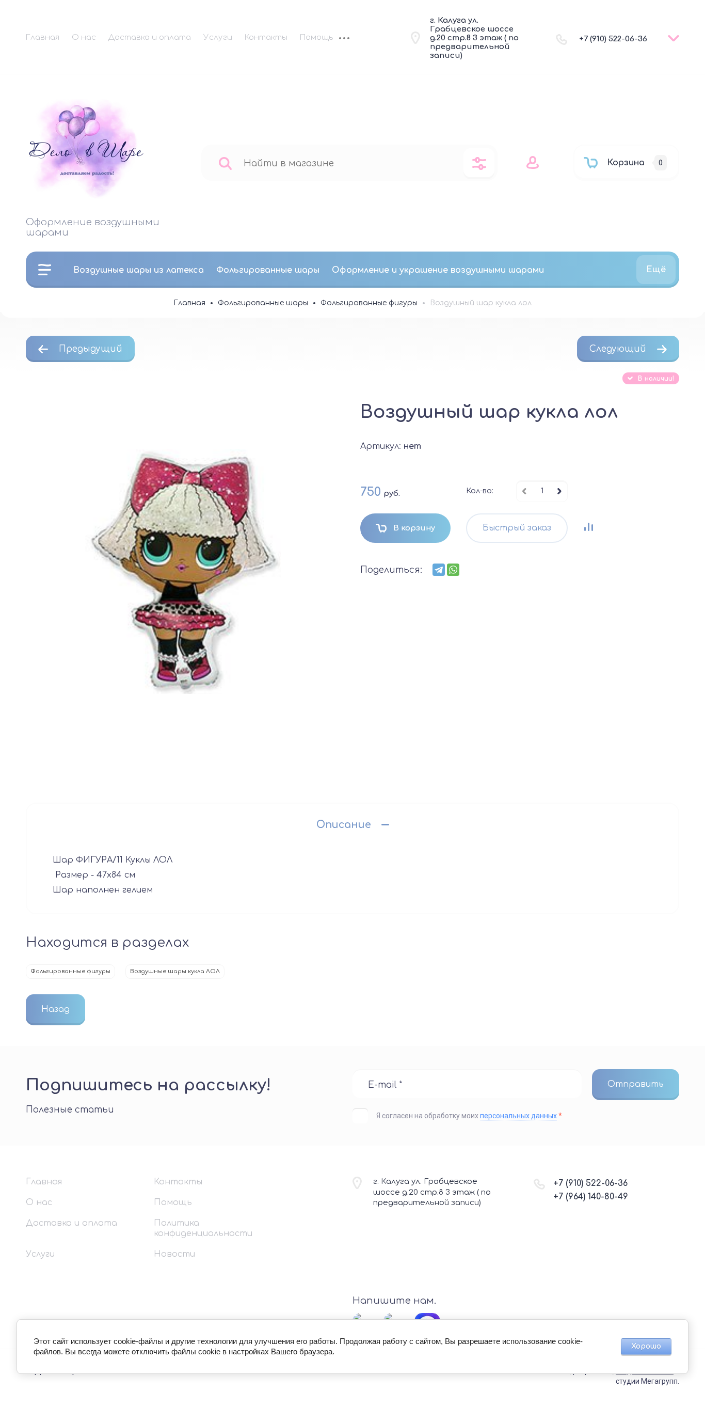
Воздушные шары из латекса (138, 270)
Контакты (266, 37)
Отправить (635, 1084)
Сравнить (588, 527)
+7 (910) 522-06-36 (613, 39)
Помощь (316, 37)
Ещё (656, 269)
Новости (174, 1254)
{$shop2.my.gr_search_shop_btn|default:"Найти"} (225, 163)
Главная (42, 37)
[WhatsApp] (453, 570)
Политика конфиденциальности (203, 1228)
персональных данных (518, 1116)
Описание (343, 824)
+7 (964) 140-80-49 (590, 1196)
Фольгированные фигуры (70, 971)
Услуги (217, 37)
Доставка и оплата (149, 37)
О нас (84, 37)
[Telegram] (438, 570)
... (344, 39)
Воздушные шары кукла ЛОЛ (175, 971)
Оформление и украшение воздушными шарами (438, 270)
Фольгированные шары (267, 270)
